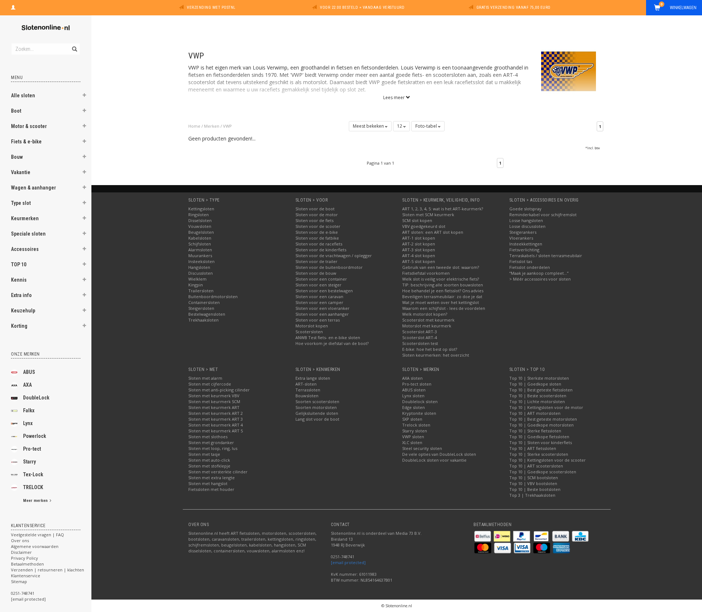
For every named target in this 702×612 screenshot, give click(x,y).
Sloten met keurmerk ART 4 (215, 425)
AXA (27, 385)
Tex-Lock (33, 474)
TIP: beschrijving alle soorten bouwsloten (442, 285)
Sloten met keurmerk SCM (214, 401)
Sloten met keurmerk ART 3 (215, 419)
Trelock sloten (416, 425)
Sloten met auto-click (209, 460)
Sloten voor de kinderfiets (320, 249)
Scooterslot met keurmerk (428, 320)
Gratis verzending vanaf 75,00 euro (513, 7)
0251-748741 (22, 593)
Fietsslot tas (520, 261)
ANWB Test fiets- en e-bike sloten (327, 337)
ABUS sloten (414, 390)
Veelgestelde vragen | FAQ (37, 534)
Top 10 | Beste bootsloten (535, 489)
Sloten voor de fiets (314, 220)
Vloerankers (521, 238)
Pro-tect (32, 449)
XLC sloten (412, 442)
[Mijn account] (13, 6)
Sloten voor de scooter (317, 226)
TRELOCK (33, 487)
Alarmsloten (200, 249)
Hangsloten (199, 267)
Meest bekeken (369, 126)
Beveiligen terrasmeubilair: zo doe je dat (442, 296)
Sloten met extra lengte (211, 477)
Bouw (17, 157)
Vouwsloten (199, 226)
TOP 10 (18, 264)
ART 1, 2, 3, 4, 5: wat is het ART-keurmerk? (442, 208)
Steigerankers (522, 232)
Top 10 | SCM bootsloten (533, 477)
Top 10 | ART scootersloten (536, 466)
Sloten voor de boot (315, 208)
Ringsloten (198, 214)
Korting (19, 326)
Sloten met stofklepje (209, 466)
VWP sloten (413, 436)
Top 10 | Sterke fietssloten (535, 430)
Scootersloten (309, 331)
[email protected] (348, 562)
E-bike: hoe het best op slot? (429, 349)
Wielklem (197, 279)
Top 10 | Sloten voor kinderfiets (540, 442)
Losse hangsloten (526, 220)
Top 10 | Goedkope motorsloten (541, 425)
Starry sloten (414, 430)
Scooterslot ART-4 (419, 337)
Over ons (20, 540)
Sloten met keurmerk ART (213, 407)
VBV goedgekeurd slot (423, 226)
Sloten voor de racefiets (318, 244)
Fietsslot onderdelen (529, 267)
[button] (84, 96)
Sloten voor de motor (316, 214)
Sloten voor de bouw (315, 273)
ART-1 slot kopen (418, 238)
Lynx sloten (413, 395)
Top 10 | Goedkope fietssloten (539, 436)
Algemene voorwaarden (34, 546)
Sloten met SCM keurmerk (428, 214)
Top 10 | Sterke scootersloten (538, 454)
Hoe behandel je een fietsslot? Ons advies (442, 290)
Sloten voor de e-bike (316, 232)
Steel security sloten (422, 448)
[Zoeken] (74, 45)
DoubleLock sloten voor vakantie (434, 460)
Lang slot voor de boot (317, 419)
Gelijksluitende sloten (316, 413)
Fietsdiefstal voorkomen (426, 273)
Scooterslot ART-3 (419, 331)
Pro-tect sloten (416, 384)
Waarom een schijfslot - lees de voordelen (443, 308)
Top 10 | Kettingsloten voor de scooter (547, 460)
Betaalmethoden (27, 564)
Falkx (28, 410)
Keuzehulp (23, 310)
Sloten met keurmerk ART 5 (215, 430)
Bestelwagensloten (206, 314)
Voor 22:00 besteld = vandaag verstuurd (362, 7)
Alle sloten (23, 95)
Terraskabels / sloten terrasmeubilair (545, 255)
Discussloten (200, 273)
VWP (227, 126)
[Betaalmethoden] (483, 535)
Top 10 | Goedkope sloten (535, 384)
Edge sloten (413, 407)
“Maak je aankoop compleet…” (539, 273)
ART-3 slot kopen (418, 249)
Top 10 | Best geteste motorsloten (543, 419)
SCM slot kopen (417, 220)
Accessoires (25, 249)
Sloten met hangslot (207, 483)
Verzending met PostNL (211, 7)
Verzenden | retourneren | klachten (47, 569)
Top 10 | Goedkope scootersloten (542, 471)
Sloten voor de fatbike (317, 238)
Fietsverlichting (524, 249)
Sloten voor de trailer (316, 261)
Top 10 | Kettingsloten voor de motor (546, 407)
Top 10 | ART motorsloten (535, 413)
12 (400, 126)
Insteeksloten (201, 261)
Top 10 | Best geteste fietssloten (541, 390)
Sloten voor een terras (317, 320)
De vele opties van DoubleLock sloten (439, 454)
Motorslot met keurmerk (426, 325)
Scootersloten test (420, 343)
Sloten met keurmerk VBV (213, 395)
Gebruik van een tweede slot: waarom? (440, 267)
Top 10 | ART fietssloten (532, 448)
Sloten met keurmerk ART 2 (215, 413)
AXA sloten (412, 378)
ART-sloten (306, 384)
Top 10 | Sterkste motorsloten (539, 378)
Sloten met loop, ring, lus (212, 448)
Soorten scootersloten (317, 401)
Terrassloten (307, 390)
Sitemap (19, 581)
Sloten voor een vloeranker (322, 308)
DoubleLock (36, 398)
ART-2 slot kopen (418, 244)
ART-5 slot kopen (418, 261)
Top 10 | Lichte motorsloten (537, 401)
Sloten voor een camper (319, 302)
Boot (16, 111)
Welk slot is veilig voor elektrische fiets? (440, 279)
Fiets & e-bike (26, 141)
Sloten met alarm (205, 378)
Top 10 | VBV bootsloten (533, 483)
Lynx (28, 423)
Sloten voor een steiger (318, 285)
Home (194, 126)
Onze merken (25, 354)
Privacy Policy (24, 558)
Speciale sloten (28, 234)
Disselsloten (200, 220)
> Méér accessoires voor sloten (540, 279)
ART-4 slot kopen (418, 255)
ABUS (29, 372)
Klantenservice (25, 575)
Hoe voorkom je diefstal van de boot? (332, 343)
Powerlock (34, 436)
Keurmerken (25, 218)
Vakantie (20, 172)
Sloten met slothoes (207, 436)
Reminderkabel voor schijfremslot (543, 214)
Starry (29, 462)
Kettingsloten (201, 208)
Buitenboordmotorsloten (213, 296)
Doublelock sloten (420, 401)
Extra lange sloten (312, 378)
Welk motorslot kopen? (424, 314)
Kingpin (195, 285)
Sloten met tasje (204, 454)
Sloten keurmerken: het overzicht (435, 355)
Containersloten (204, 302)
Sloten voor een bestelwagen (324, 290)
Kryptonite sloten (419, 413)
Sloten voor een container (321, 279)
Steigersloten (201, 308)
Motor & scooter (29, 126)
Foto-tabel (426, 126)
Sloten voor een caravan (319, 296)
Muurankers (200, 255)
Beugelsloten (201, 232)
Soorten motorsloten (316, 407)
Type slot (21, 203)
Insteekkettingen (525, 244)
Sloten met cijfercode (209, 384)
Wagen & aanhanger (33, 188)
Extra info (21, 295)
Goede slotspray (525, 208)
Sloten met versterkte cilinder (218, 471)
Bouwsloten (306, 395)
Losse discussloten (527, 226)
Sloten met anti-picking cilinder (219, 390)
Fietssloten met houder (211, 489)
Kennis (19, 280)
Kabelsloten (199, 238)
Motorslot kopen (311, 325)
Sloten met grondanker (211, 442)
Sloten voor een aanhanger (322, 314)
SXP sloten (412, 419)
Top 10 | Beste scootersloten (537, 395)
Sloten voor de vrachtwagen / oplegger (333, 255)
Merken (211, 126)
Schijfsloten (199, 244)
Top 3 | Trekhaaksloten (532, 495)
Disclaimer (21, 552)
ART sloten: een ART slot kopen (432, 232)
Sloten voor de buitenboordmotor (329, 267)
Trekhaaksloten (203, 320)
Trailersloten (201, 290)
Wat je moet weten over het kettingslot (440, 302)
